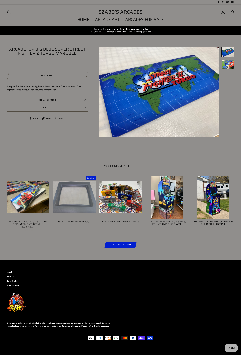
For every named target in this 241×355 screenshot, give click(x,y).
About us (10, 276)
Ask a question (47, 100)
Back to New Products (123, 245)
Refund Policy (12, 281)
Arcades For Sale (144, 19)
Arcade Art (107, 19)
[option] (120, 30)
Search (9, 272)
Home (83, 19)
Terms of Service (14, 285)
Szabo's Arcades (121, 12)
